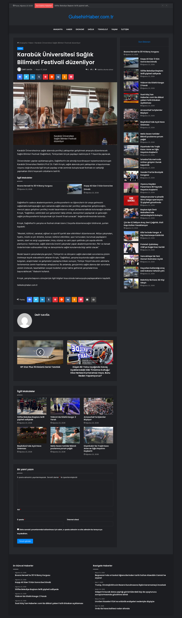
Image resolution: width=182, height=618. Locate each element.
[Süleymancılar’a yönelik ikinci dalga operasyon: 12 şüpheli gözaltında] (131, 201)
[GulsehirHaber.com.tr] (91, 16)
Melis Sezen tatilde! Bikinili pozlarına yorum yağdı (63, 447)
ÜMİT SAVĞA (27, 70)
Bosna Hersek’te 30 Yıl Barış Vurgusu (34, 185)
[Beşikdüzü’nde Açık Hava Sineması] (31, 435)
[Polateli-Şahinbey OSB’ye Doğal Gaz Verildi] (131, 248)
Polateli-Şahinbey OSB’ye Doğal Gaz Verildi (152, 245)
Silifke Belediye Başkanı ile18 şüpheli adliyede (73, 6)
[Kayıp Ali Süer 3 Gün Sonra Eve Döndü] (74, 189)
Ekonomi (80, 29)
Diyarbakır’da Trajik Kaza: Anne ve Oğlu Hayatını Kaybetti (96, 448)
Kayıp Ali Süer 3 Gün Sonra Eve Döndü (149, 60)
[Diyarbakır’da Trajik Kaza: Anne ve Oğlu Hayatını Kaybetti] (98, 435)
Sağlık (91, 29)
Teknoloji (103, 29)
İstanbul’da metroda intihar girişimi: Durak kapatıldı (150, 162)
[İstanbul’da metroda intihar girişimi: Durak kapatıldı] (131, 163)
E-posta (21, 519)
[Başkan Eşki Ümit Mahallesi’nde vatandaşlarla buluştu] (131, 213)
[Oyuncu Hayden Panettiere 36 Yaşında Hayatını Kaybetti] (131, 188)
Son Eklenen (144, 42)
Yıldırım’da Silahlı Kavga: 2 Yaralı (63, 418)
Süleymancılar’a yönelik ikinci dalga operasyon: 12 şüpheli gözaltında (152, 200)
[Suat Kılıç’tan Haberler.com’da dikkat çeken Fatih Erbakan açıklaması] (131, 98)
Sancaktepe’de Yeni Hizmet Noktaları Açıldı (151, 257)
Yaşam (114, 29)
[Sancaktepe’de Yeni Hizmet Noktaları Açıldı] (131, 260)
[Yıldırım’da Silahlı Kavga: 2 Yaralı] (65, 406)
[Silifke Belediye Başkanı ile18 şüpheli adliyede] (31, 406)
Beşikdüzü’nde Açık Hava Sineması (29, 447)
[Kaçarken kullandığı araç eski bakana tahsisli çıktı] (131, 272)
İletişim (125, 29)
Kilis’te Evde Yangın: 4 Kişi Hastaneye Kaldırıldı (152, 234)
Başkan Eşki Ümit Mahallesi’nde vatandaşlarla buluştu (151, 212)
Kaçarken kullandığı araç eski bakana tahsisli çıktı (152, 269)
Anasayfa (57, 29)
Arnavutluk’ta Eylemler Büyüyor (95, 418)
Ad (19, 509)
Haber (69, 29)
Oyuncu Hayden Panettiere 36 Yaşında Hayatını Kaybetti (151, 187)
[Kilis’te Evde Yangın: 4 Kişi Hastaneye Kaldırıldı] (131, 236)
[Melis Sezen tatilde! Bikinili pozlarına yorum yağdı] (65, 435)
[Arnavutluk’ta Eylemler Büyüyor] (98, 406)
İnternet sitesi (73, 519)
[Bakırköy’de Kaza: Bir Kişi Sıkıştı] (131, 284)
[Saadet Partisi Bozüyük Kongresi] (131, 176)
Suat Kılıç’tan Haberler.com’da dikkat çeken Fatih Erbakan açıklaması (152, 98)
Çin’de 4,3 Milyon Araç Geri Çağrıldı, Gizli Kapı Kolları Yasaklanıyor (143, 224)
